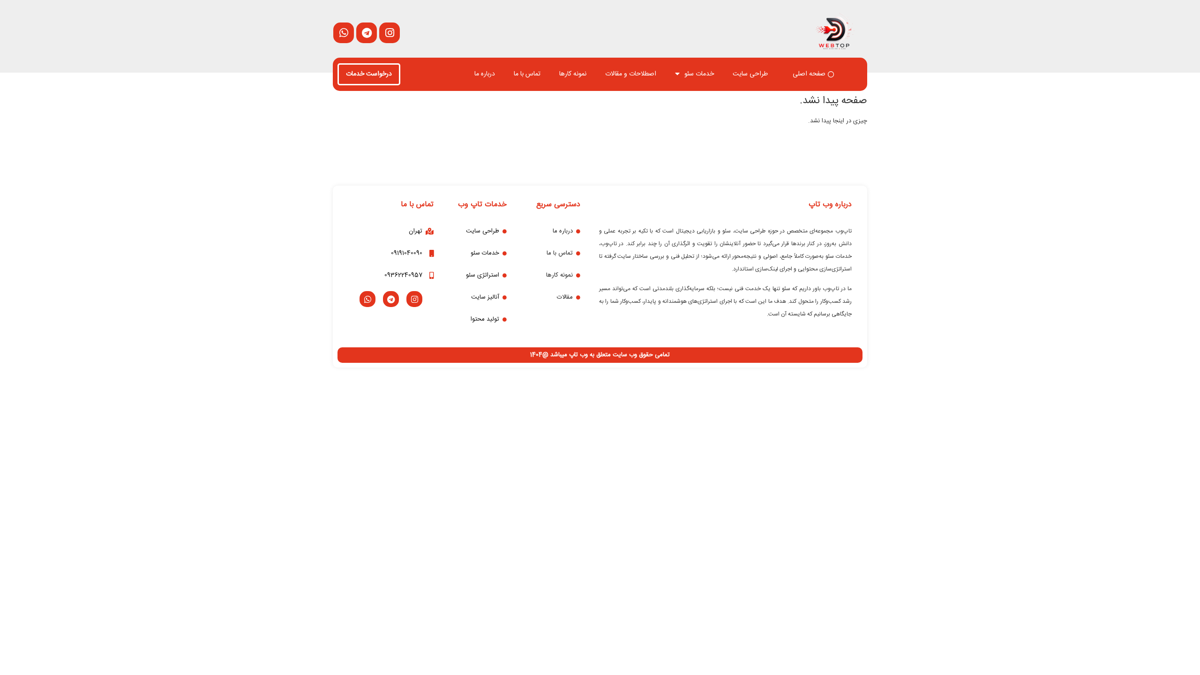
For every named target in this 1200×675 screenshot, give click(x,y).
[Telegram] (391, 299)
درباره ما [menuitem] (484, 74)
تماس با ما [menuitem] (527, 74)
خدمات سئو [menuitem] (699, 74)
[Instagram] (414, 299)
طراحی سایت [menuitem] (750, 74)
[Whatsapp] (367, 299)
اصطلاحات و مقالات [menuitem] (630, 74)
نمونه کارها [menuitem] (572, 74)
